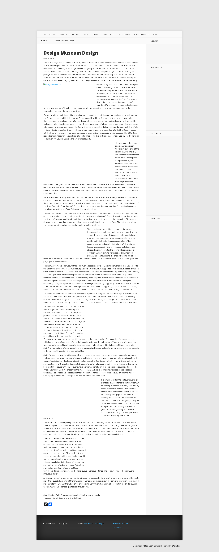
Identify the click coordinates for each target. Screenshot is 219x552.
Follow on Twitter (120, 524)
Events (85, 34)
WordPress (177, 546)
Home (43, 34)
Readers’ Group (107, 34)
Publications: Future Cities (68, 34)
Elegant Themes (152, 546)
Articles (52, 34)
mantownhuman (124, 34)
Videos (155, 34)
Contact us (117, 528)
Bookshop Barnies (141, 34)
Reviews (94, 34)
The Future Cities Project (94, 524)
